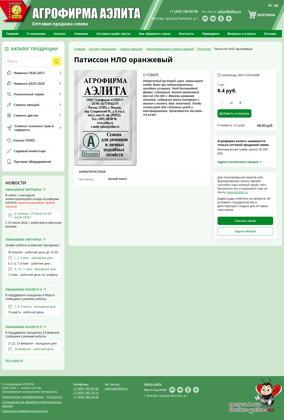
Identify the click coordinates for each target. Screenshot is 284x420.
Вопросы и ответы (241, 34)
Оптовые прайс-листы (113, 34)
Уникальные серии (29, 94)
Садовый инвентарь (30, 151)
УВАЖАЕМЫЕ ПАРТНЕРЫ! (23, 189)
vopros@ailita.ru (116, 388)
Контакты (186, 34)
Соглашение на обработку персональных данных (31, 404)
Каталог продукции (34, 49)
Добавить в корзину (234, 113)
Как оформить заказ (154, 34)
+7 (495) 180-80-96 (86, 388)
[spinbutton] (230, 103)
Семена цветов (26, 115)
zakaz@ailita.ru (237, 192)
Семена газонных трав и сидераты (34, 128)
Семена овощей (26, 105)
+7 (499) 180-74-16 (86, 393)
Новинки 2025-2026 (29, 83)
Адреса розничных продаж (238, 162)
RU (270, 5)
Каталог (60, 34)
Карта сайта (153, 384)
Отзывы (270, 34)
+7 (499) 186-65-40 (86, 397)
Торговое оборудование (32, 161)
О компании (36, 34)
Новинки (81, 34)
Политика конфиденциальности (25, 411)
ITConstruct (54, 397)
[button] (240, 103)
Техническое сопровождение (23, 397)
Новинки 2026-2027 (29, 73)
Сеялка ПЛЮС (24, 140)
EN (276, 5)
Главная (12, 34)
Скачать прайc (245, 221)
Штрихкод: (240, 75)
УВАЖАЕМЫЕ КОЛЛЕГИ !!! (23, 289)
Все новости (14, 360)
